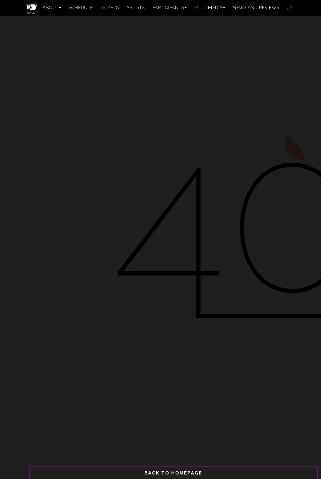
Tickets (109, 7)
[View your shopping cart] (289, 6)
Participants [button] (168, 7)
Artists (135, 7)
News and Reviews (255, 7)
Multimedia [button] (208, 7)
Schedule (80, 7)
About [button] (50, 7)
